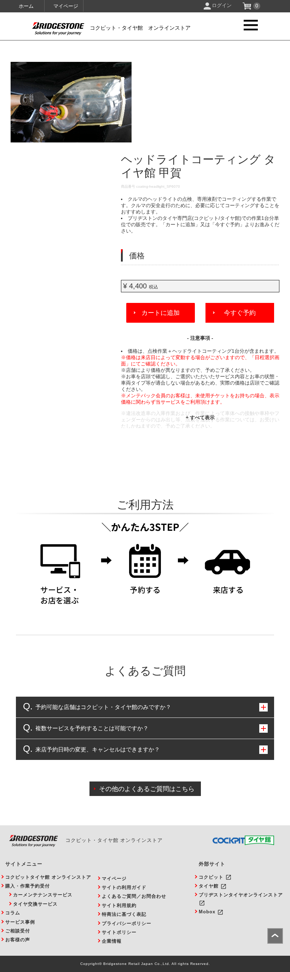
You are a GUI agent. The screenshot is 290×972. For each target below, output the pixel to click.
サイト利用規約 (119, 905)
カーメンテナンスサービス (42, 894)
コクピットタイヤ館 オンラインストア (48, 877)
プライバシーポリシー (126, 923)
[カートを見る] (248, 8)
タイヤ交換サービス (35, 904)
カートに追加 (160, 312)
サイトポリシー (119, 932)
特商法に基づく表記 (124, 914)
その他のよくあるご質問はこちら (147, 788)
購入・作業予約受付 (27, 886)
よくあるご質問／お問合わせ (134, 896)
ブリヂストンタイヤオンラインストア (241, 894)
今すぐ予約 (240, 312)
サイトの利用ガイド (124, 887)
